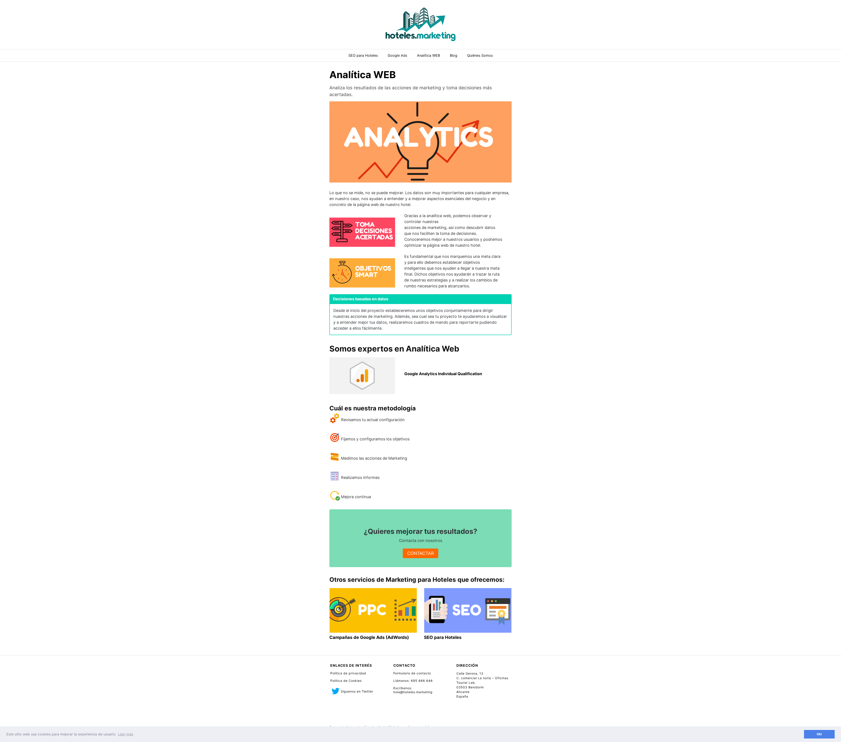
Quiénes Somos (480, 55)
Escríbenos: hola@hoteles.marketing (413, 690)
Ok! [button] (819, 734)
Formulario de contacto (412, 673)
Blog (453, 55)
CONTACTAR (420, 553)
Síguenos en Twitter (357, 691)
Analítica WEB (428, 55)
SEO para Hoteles (363, 55)
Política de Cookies (346, 680)
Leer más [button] (125, 734)
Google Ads (397, 55)
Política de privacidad (348, 673)
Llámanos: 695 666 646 (413, 680)
